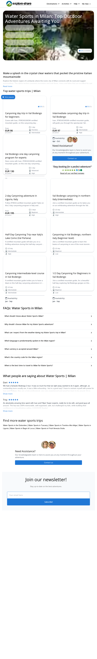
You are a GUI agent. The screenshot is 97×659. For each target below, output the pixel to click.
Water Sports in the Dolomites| (15, 425)
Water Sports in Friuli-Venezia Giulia (50, 428)
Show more (8, 393)
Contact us (72, 158)
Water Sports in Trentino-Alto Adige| (63, 425)
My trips (85, 4)
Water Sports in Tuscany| (38, 425)
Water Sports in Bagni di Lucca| (22, 428)
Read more (7, 86)
